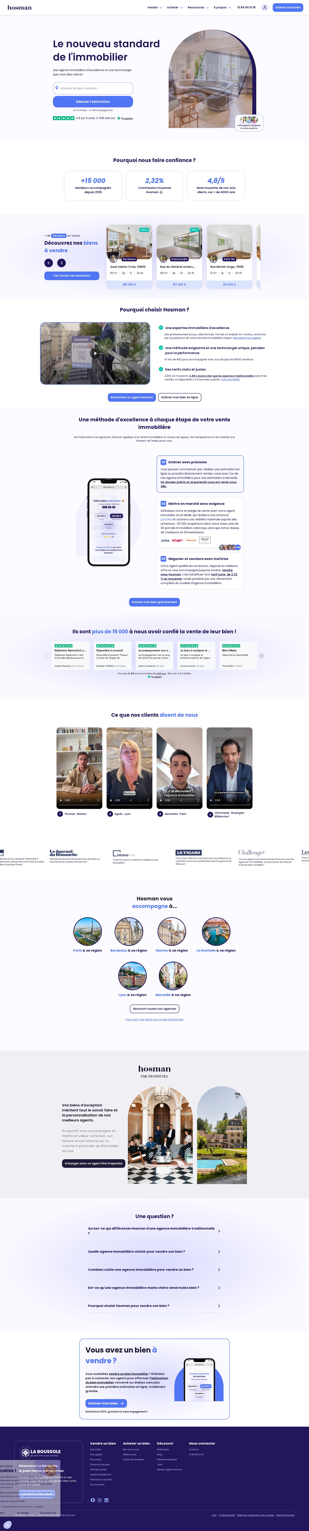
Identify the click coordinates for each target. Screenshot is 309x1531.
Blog (159, 1454)
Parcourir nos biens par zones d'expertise (154, 1019)
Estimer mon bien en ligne (179, 397)
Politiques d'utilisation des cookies (255, 1515)
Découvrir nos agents (247, 338)
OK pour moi (66, 1513)
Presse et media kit (167, 1459)
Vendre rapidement (100, 1474)
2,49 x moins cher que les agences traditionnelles (221, 376)
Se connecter (97, 1484)
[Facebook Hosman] (92, 1500)
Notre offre (95, 1449)
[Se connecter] (264, 7)
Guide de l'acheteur (133, 1459)
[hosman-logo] (19, 7)
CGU (214, 1515)
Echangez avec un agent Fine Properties (93, 1163)
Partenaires (163, 1449)
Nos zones (95, 1459)
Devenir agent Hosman (169, 1469)
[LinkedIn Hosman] (106, 1500)
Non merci (16, 1513)
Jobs (159, 1464)
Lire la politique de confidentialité (25, 1501)
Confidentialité (227, 1515)
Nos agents (96, 1454)
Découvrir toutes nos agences (154, 1009)
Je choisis (41, 1513)
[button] (7, 1525)
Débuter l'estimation (93, 101)
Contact (193, 1449)
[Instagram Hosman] (99, 1500)
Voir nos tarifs (230, 379)
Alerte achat (129, 1454)
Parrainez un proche (101, 1479)
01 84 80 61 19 (246, 7)
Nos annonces (131, 1449)
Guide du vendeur (100, 1464)
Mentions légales (285, 1515)
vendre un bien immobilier (128, 1374)
